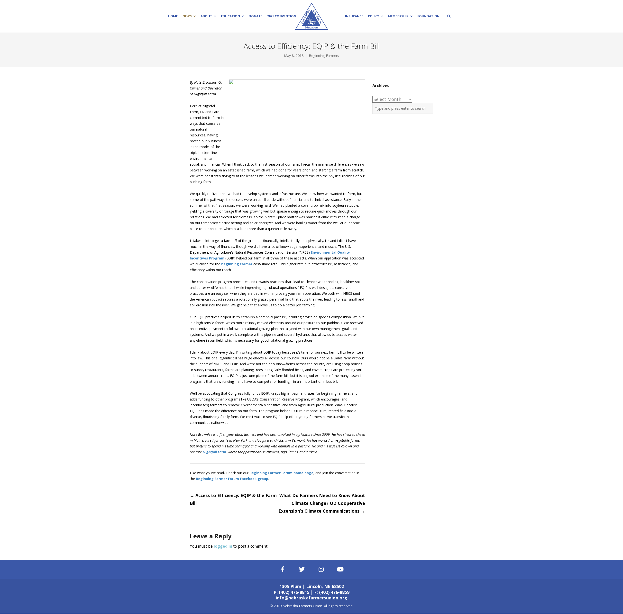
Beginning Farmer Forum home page (281, 473)
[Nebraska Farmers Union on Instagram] (321, 569)
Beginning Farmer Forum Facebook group (232, 478)
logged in (223, 546)
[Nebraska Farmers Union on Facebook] (282, 569)
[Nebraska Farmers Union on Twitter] (302, 569)
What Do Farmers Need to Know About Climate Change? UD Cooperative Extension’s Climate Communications (321, 503)
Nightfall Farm (214, 452)
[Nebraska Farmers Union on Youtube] (340, 569)
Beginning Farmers (324, 55)
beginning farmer (236, 264)
